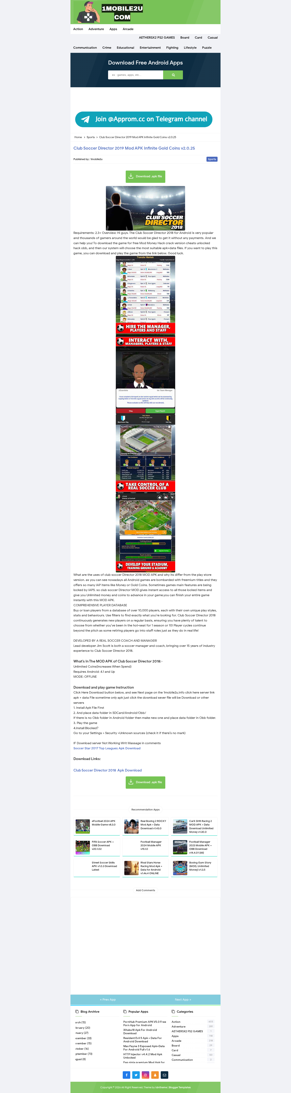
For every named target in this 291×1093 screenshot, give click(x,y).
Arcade (176, 1041)
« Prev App (108, 1000)
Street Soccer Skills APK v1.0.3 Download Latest (104, 866)
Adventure (178, 1026)
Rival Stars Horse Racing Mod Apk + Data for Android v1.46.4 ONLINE (151, 868)
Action (176, 1022)
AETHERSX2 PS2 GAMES (187, 1031)
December (80, 1038)
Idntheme (161, 1087)
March (78, 1022)
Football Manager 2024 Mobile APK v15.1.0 (151, 845)
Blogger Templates (180, 1087)
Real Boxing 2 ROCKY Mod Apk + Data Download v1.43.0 (153, 824)
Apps (175, 1036)
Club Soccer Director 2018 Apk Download (107, 770)
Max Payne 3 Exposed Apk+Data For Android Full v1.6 (144, 1048)
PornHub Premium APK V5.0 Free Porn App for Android (144, 1023)
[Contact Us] (164, 1075)
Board (176, 1045)
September (81, 1054)
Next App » (183, 1000)
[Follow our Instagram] (145, 1075)
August (78, 1059)
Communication (182, 1060)
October (79, 1048)
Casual (176, 1055)
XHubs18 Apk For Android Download (140, 1031)
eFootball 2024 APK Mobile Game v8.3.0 (104, 822)
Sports (212, 159)
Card (175, 1050)
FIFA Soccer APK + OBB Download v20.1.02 (103, 845)
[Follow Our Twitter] (136, 1075)
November (81, 1043)
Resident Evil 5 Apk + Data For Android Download (142, 1039)
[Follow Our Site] (155, 1075)
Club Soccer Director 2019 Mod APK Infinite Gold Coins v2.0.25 (134, 148)
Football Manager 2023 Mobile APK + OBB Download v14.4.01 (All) (200, 847)
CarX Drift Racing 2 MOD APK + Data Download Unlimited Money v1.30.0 (201, 826)
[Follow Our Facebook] (126, 1075)
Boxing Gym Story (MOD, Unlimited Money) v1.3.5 (200, 866)
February (80, 1027)
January (79, 1033)
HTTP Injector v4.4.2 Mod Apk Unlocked (142, 1056)
